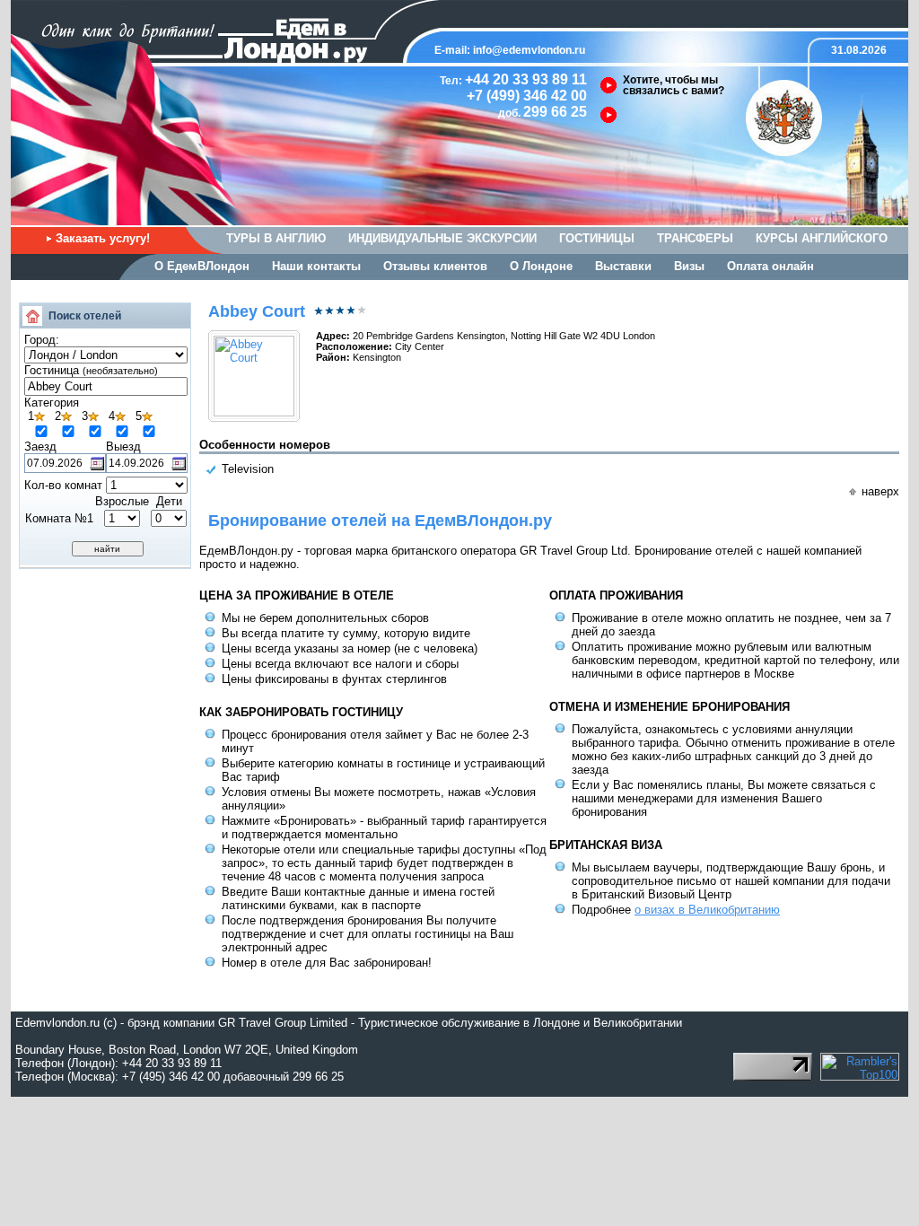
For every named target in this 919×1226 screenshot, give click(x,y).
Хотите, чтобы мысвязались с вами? (673, 85)
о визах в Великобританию (707, 909)
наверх (880, 491)
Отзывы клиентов (435, 266)
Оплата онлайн (770, 266)
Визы (689, 266)
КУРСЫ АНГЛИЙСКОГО (822, 238)
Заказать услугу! (103, 238)
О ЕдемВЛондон (201, 266)
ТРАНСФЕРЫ (695, 238)
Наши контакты (316, 266)
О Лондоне (541, 266)
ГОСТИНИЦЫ (597, 238)
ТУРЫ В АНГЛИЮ (276, 238)
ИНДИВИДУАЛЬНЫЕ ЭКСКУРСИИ (442, 238)
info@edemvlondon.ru (529, 50)
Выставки (623, 266)
